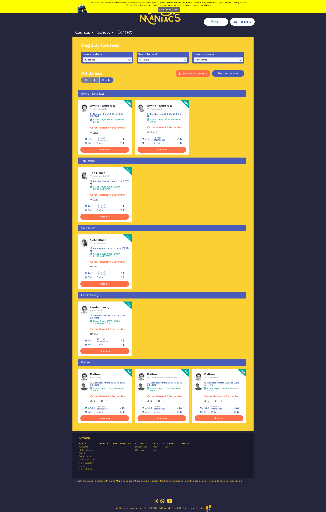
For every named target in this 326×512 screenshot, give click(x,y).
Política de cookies (218, 480)
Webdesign (235, 480)
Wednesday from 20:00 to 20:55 (164, 384)
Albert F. (105, 401)
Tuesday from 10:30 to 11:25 (110, 181)
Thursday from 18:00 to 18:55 (106, 115)
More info (105, 149)
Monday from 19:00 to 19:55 (110, 248)
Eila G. (96, 266)
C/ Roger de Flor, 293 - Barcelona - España (181, 508)
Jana (95, 199)
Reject (176, 9)
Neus (95, 132)
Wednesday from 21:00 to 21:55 (107, 384)
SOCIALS (244, 22)
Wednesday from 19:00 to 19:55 (221, 384)
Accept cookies (165, 9)
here (209, 5)
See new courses (228, 73)
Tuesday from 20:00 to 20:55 (167, 114)
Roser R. (154, 132)
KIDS (217, 22)
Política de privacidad (171, 480)
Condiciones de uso (195, 480)
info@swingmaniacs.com (128, 508)
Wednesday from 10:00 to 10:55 (107, 316)
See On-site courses (194, 73)
